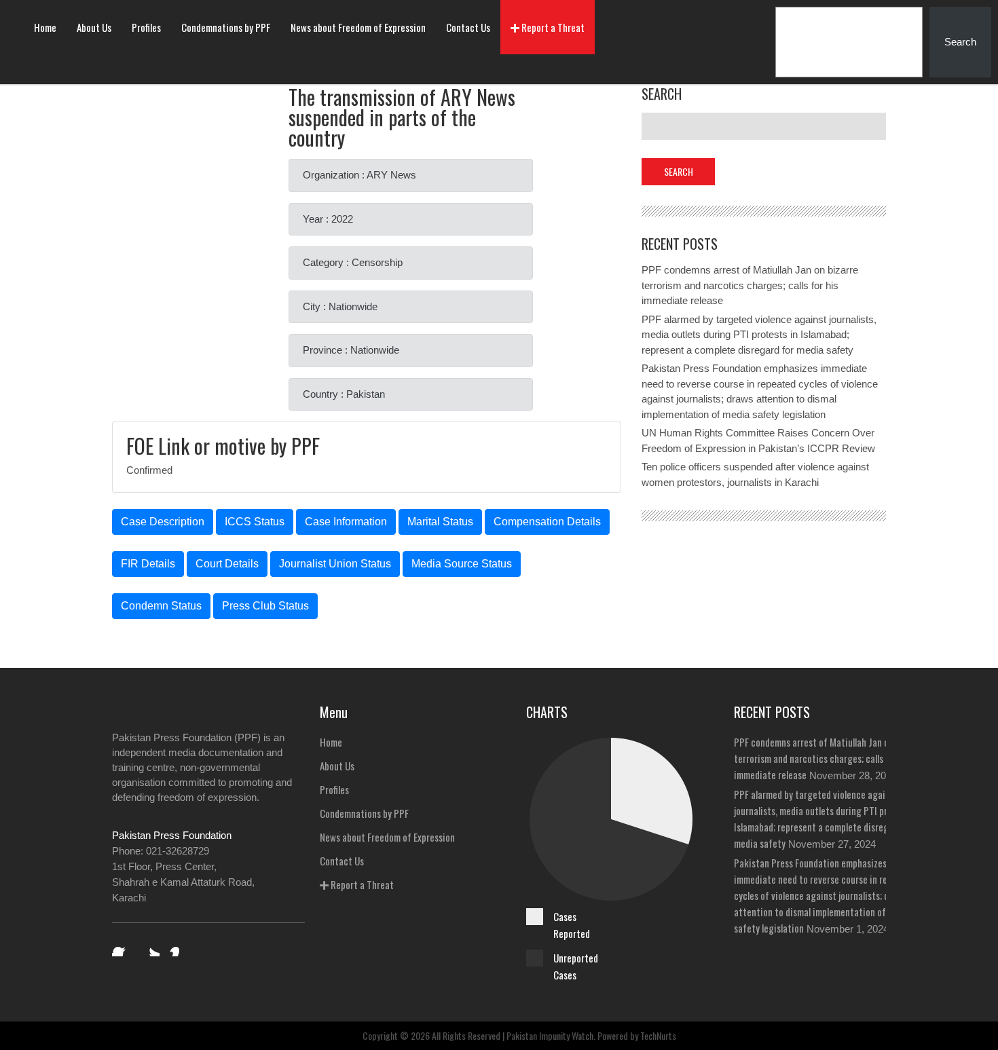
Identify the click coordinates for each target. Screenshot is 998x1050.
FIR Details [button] (148, 563)
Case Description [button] (162, 521)
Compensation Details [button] (547, 521)
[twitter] (150, 946)
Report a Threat (552, 27)
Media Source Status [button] (461, 563)
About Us (94, 27)
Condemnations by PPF (225, 27)
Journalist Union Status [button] (335, 563)
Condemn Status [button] (161, 606)
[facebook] (121, 946)
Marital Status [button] (440, 521)
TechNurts (658, 1035)
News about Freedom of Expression (358, 27)
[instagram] (178, 946)
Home (45, 27)
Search (960, 42)
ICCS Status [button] (254, 521)
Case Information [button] (346, 521)
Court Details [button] (227, 563)
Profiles (146, 27)
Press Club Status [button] (265, 606)
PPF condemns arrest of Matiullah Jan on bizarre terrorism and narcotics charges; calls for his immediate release (750, 285)
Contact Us (468, 27)
